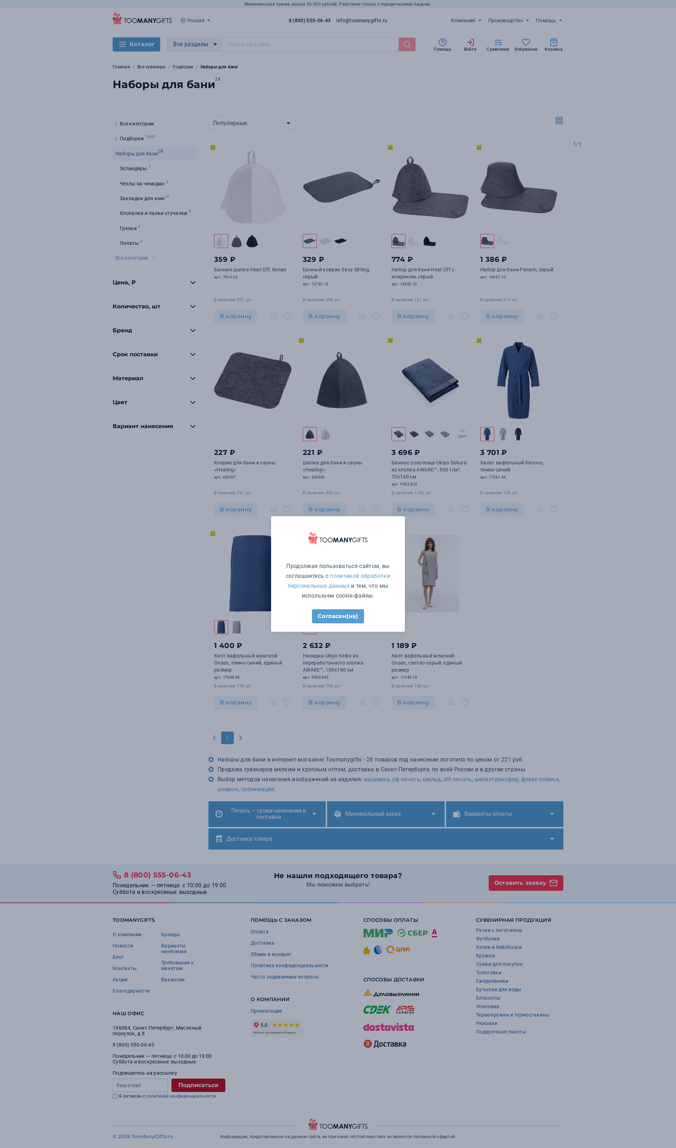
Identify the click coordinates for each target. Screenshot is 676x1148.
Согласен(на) (338, 616)
